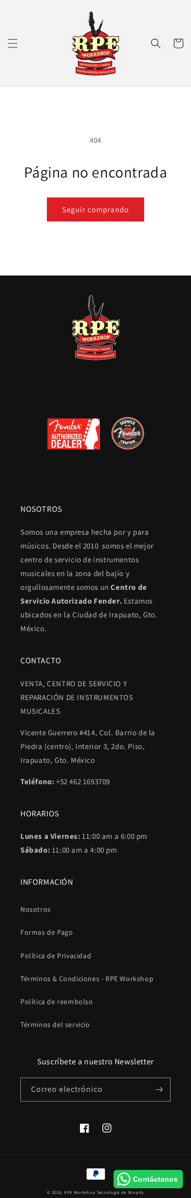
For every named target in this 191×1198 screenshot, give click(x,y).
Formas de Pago (46, 932)
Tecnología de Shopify (120, 1192)
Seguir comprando (95, 209)
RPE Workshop (79, 1192)
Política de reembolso (56, 1001)
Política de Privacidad (55, 955)
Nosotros (35, 909)
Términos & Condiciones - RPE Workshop (86, 978)
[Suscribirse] (159, 1090)
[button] (13, 43)
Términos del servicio (55, 1024)
